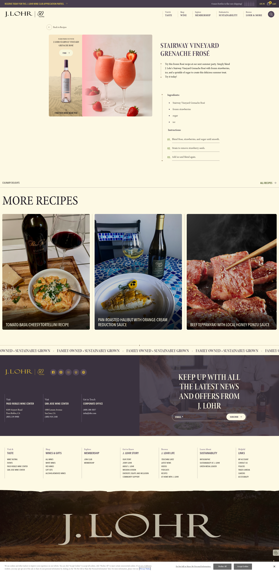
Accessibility (243, 476)
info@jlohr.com (89, 413)
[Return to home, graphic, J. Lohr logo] (24, 372)
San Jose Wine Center (16, 470)
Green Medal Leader (208, 466)
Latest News (166, 463)
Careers (241, 473)
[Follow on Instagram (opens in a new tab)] (61, 372)
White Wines (51, 463)
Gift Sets (49, 470)
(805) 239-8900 (12, 416)
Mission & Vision (129, 470)
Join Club (88, 459)
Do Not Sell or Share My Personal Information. (193, 566)
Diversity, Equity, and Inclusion (136, 473)
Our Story (127, 459)
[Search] (271, 14)
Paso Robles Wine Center (17, 466)
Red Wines (50, 466)
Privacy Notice (145, 568)
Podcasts (165, 470)
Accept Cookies (242, 566)
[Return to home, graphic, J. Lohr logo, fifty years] (24, 14)
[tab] (167, 14)
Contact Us (243, 463)
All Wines (49, 459)
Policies (241, 466)
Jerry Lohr (127, 463)
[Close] (274, 566)
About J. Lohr (128, 466)
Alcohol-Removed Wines (56, 473)
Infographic (205, 459)
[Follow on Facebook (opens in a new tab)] (53, 372)
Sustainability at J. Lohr (210, 463)
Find (64, 53)
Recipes (164, 473)
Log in (262, 3)
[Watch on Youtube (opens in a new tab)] (68, 372)
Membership (89, 463)
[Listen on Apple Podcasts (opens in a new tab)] (76, 372)
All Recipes (266, 183)
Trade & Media (244, 470)
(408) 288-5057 (89, 409)
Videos (164, 466)
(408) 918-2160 (51, 416)
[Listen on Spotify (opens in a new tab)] (83, 372)
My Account (243, 459)
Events (10, 463)
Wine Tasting (12, 459)
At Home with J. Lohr (170, 476)
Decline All (222, 566)
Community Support (131, 476)
